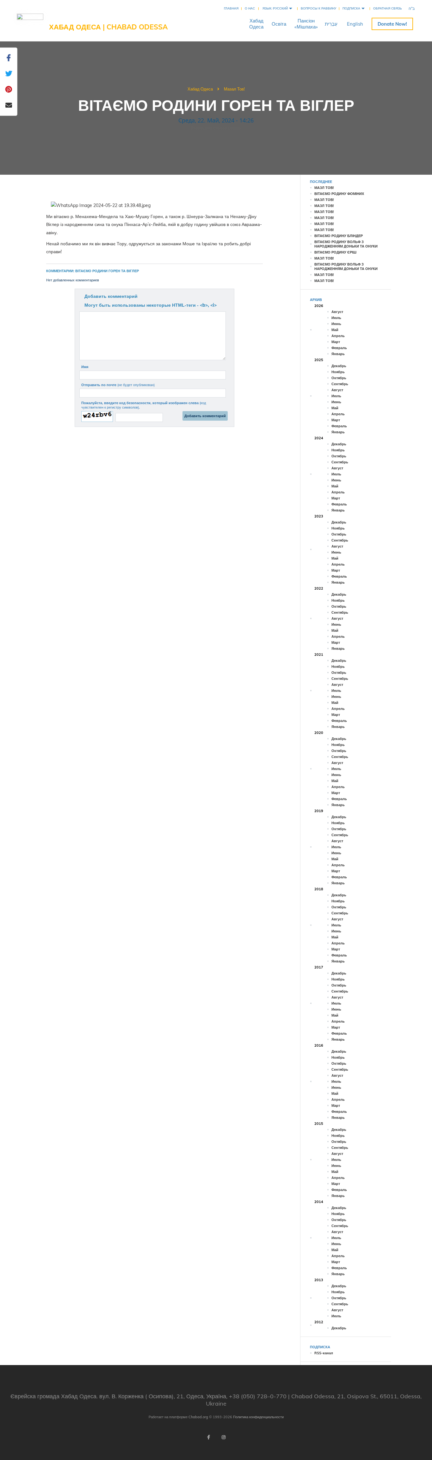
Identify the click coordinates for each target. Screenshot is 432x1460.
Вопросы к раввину (318, 8)
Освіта (279, 24)
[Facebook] (208, 1437)
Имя (84, 367)
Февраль (339, 348)
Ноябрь (338, 372)
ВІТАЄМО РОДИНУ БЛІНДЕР (338, 236)
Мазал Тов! (234, 88)
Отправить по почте (118, 385)
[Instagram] (224, 1437)
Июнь (336, 324)
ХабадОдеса (256, 24)
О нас (250, 8)
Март (335, 342)
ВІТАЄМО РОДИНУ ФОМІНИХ (339, 193)
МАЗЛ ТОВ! (324, 187)
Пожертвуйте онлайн (392, 24)
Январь (338, 354)
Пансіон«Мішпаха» (306, 24)
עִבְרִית (331, 24)
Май (334, 330)
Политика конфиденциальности (258, 1417)
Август (337, 312)
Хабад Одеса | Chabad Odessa (108, 26)
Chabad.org (198, 1417)
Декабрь (338, 366)
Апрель (338, 336)
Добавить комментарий (111, 296)
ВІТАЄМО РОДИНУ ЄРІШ (335, 252)
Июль (336, 318)
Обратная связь (387, 8)
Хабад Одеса (200, 88)
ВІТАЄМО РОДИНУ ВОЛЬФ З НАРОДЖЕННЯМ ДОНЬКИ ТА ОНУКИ (346, 244)
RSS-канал (323, 1353)
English (355, 24)
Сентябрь (339, 384)
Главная (231, 8)
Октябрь (338, 378)
